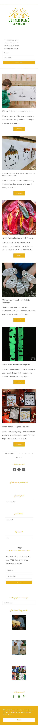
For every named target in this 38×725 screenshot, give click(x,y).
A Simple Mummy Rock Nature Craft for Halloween (16, 301)
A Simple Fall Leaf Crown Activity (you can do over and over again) (18, 174)
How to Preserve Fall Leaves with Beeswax (17, 238)
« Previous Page (9, 453)
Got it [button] (19, 720)
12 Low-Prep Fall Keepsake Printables (15, 426)
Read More (19, 128)
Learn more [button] (7, 714)
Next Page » (19, 457)
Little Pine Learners (19, 16)
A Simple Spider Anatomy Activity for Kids (17, 111)
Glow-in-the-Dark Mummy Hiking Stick (16, 364)
